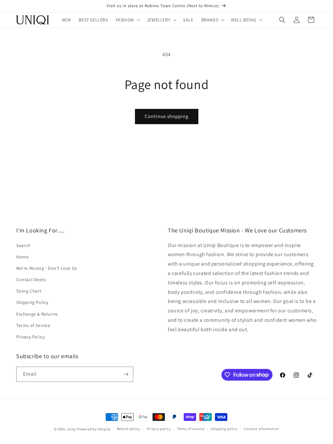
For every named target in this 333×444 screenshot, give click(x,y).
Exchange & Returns (37, 314)
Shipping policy (224, 428)
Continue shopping (167, 116)
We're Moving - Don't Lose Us (46, 268)
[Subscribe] (126, 374)
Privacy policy (159, 428)
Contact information (261, 428)
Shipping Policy (32, 302)
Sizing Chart (28, 291)
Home (22, 257)
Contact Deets (31, 279)
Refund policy (128, 428)
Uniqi (71, 429)
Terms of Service (33, 325)
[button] (127, 20)
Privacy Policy (30, 337)
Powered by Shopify (94, 429)
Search (23, 245)
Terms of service (190, 428)
